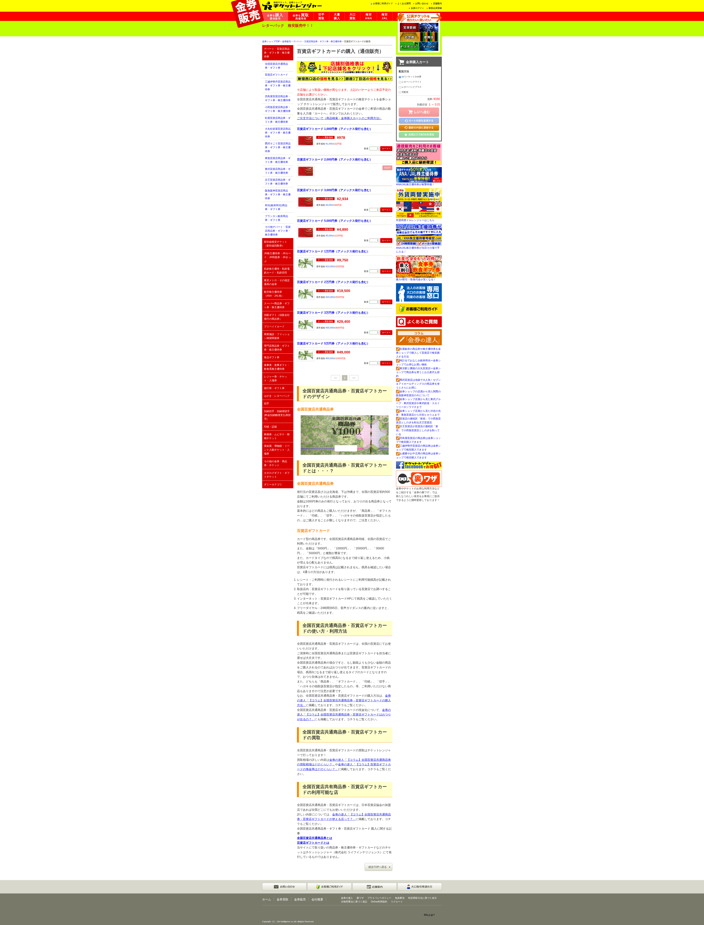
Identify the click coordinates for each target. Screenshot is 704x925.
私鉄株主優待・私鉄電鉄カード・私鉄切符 (277, 270)
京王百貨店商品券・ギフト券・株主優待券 (278, 181)
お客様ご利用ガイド (383, 3)
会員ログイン (417, 8)
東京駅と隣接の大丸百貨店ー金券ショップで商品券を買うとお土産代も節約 (418, 372)
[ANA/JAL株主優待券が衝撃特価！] (419, 174)
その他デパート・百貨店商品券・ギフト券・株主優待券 (278, 230)
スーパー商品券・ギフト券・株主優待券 (277, 305)
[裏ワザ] (419, 478)
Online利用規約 (379, 901)
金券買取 (282, 899)
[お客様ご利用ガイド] (419, 308)
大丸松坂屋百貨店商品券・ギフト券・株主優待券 (278, 132)
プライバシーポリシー (379, 898)
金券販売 (286, 41)
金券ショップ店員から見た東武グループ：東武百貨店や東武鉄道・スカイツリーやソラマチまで (418, 403)
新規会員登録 (435, 8)
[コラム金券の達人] (419, 336)
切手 (266, 403)
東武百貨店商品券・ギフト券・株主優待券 (278, 170)
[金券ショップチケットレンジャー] (292, 5)
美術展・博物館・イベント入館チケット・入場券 (277, 449)
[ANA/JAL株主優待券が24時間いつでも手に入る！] (419, 234)
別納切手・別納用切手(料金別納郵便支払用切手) (277, 415)
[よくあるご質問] (419, 321)
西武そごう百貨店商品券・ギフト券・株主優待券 (278, 147)
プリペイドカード (274, 326)
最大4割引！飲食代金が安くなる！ (416, 279)
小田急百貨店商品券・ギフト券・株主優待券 (278, 109)
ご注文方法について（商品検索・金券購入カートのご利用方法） (339, 118)
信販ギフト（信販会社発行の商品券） (277, 316)
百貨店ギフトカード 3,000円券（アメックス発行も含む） (335, 190)
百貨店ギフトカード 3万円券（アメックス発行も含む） (333, 312)
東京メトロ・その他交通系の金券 (277, 282)
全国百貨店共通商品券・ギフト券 (276, 65)
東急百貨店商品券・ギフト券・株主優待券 (278, 160)
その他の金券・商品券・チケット (275, 463)
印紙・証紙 (270, 426)
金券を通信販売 (275, 16)
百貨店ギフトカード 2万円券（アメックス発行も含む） (333, 282)
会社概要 (317, 899)
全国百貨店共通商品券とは (314, 838)
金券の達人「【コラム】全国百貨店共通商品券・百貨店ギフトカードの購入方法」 (344, 700)
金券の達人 (347, 898)
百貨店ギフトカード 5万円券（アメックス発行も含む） (333, 343)
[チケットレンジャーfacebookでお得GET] (419, 464)
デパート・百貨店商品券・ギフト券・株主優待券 (317, 41)
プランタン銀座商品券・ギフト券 (276, 218)
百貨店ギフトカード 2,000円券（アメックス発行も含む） (335, 159)
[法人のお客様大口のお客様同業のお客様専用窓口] (419, 292)
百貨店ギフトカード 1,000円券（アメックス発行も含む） (335, 128)
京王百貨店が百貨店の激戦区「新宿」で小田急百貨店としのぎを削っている (418, 430)
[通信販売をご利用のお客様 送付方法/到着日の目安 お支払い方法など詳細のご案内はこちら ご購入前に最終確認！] (419, 153)
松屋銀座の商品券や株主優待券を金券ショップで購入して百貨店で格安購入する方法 (418, 352)
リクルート (397, 901)
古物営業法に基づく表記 (354, 901)
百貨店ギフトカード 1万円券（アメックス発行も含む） (333, 251)
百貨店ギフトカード (276, 74)
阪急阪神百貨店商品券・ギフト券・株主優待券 (278, 194)
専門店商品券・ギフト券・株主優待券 (277, 347)
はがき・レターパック (277, 395)
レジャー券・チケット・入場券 (275, 378)
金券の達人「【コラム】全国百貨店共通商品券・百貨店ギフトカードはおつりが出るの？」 (344, 714)
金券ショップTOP (271, 41)
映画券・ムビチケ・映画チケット (277, 436)
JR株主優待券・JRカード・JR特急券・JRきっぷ (277, 257)
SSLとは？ (429, 915)
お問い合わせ (421, 3)
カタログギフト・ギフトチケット (277, 474)
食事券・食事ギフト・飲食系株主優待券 (277, 367)
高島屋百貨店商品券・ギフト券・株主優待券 (278, 98)
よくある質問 (404, 3)
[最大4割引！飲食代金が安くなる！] (419, 266)
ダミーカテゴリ (273, 484)
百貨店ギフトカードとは (313, 842)
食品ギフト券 (271, 357)
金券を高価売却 (301, 16)
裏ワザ (360, 898)
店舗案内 (437, 3)
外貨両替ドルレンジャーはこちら (415, 220)
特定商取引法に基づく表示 (422, 898)
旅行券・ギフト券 (274, 388)
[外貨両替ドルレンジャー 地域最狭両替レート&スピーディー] (419, 203)
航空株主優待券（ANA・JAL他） (274, 293)
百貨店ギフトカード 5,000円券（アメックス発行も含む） (335, 220)
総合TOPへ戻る (377, 866)
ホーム (266, 899)
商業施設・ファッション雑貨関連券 (277, 336)
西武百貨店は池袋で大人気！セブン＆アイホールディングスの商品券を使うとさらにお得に (418, 383)
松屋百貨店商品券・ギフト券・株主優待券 (278, 119)
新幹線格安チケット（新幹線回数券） (275, 243)
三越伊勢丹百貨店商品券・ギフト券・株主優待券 (278, 85)
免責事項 (399, 898)
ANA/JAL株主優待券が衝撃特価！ (415, 184)
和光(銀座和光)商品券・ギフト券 (276, 207)
